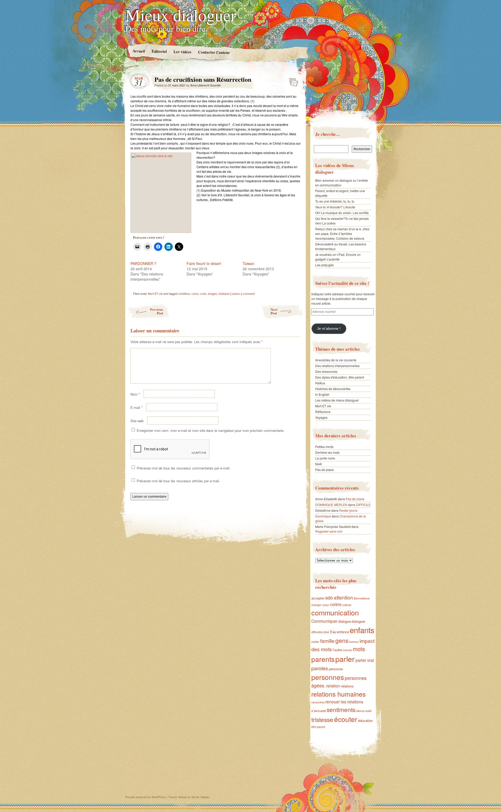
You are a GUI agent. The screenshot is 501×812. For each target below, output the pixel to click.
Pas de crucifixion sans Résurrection (292, 80)
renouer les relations (344, 701)
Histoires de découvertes (332, 388)
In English (322, 394)
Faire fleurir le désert (204, 263)
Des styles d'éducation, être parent (339, 377)
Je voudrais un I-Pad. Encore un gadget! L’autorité (338, 256)
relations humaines (338, 693)
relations (347, 686)
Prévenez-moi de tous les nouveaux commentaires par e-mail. (183, 468)
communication (335, 612)
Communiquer (324, 621)
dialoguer (358, 621)
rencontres (318, 702)
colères (346, 605)
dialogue (344, 621)
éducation (365, 720)
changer (316, 605)
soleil (368, 711)
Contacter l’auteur (214, 52)
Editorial (158, 51)
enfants (362, 629)
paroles (319, 668)
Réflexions (322, 411)
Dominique (323, 516)
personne (336, 668)
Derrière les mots (327, 452)
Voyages (321, 417)
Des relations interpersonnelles (337, 365)
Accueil (138, 51)
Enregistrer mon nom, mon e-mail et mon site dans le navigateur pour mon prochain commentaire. (210, 430)
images (212, 293)
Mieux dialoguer (180, 15)
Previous (156, 311)
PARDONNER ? (143, 263)
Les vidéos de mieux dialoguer (337, 400)
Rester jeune (348, 510)
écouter (345, 719)
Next (274, 311)
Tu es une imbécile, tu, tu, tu (334, 201)
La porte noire (325, 458)
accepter (317, 598)
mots (359, 649)
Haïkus (320, 383)
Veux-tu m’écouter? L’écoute (335, 207)
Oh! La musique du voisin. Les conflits (342, 212)
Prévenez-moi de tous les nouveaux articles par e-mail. (178, 480)
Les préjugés (324, 265)
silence (360, 711)
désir (326, 632)
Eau (333, 631)
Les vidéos (182, 52)
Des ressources (326, 371)
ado (329, 597)
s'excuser (318, 710)
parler (345, 658)
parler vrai (364, 660)
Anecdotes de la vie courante (335, 360)
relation (333, 686)
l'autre (337, 649)
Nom (135, 394)
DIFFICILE (363, 504)
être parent (318, 727)
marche (347, 650)
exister (315, 642)
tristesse (224, 293)
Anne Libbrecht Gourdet (205, 85)
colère (336, 604)
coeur (195, 293)
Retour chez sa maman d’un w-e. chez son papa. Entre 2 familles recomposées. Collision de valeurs (342, 233)
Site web (137, 420)
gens (341, 640)
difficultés (317, 632)
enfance (343, 631)
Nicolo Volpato (200, 797)
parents (323, 659)
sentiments (341, 709)
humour (354, 642)
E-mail (136, 407)
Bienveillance (362, 598)
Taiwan (248, 263)
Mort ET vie (155, 293)
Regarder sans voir (328, 531)
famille (327, 640)
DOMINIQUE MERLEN (331, 504)
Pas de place (324, 469)
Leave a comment (243, 293)
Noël (318, 464)
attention (343, 597)
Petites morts (324, 446)
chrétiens (184, 293)
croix (203, 293)
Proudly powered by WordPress (145, 797)
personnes (327, 677)
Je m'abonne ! (329, 329)
